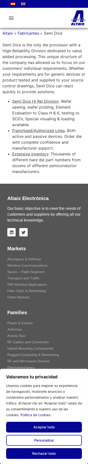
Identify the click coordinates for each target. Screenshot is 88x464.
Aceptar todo (44, 427)
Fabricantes (28, 33)
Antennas (14, 329)
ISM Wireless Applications (27, 284)
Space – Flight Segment (25, 272)
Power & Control (20, 323)
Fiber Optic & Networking (26, 291)
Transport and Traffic (23, 278)
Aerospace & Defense (24, 259)
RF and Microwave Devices (28, 361)
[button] (11, 18)
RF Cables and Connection (28, 342)
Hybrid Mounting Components (30, 348)
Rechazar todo (44, 453)
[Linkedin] (11, 232)
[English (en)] (23, 3)
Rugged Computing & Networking (33, 355)
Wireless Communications (27, 265)
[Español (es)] (13, 3)
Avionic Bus (16, 336)
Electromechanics (21, 367)
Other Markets (18, 297)
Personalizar (44, 440)
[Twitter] (23, 232)
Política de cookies (35, 415)
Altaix (7, 33)
